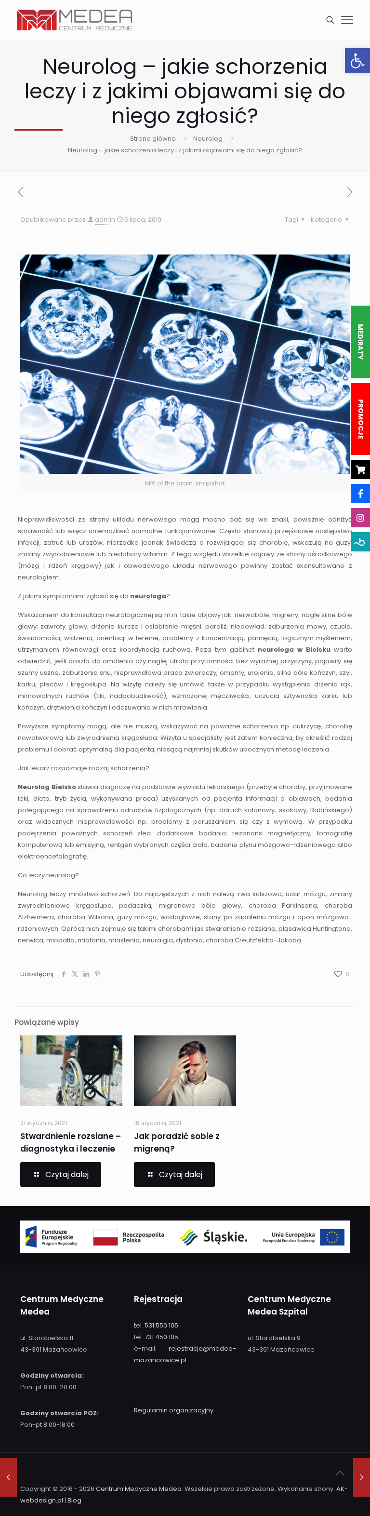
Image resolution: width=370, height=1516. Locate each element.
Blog (74, 1500)
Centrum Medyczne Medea (139, 1488)
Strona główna (153, 138)
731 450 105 (161, 1337)
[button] (357, 60)
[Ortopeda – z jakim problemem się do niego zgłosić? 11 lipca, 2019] (361, 1477)
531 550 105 (161, 1325)
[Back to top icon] (340, 1473)
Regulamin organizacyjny (173, 1410)
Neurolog (208, 138)
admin (105, 219)
